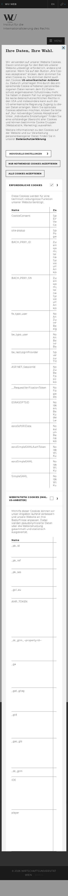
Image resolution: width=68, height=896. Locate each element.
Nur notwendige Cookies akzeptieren (33, 163)
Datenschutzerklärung (31, 139)
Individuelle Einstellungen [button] (25, 154)
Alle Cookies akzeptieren (25, 173)
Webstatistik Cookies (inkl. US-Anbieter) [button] (28, 498)
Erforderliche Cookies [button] (25, 185)
